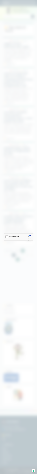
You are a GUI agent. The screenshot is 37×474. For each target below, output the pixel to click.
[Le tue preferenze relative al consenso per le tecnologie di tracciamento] (33, 470)
